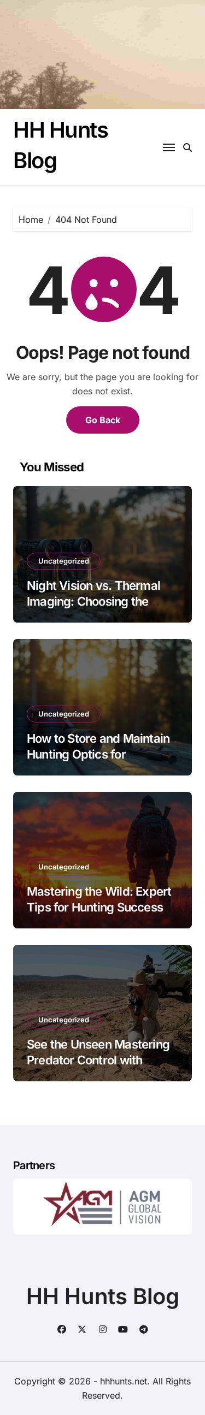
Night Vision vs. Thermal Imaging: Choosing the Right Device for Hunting (93, 601)
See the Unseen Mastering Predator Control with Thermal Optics (98, 1059)
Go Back (102, 420)
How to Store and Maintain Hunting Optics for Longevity (98, 754)
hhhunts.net (123, 1381)
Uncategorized (63, 560)
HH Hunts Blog (102, 1296)
